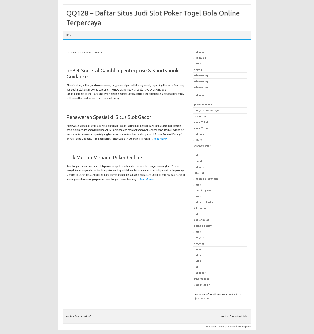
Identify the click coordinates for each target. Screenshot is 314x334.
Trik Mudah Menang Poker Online (104, 157)
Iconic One (211, 326)
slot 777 (197, 249)
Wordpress (245, 326)
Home (69, 35)
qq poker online (202, 104)
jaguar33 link (200, 122)
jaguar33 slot (201, 128)
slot (195, 155)
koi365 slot (199, 116)
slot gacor (199, 52)
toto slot (198, 173)
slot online (199, 57)
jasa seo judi (202, 298)
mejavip (198, 69)
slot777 (197, 140)
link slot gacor (201, 208)
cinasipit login (201, 284)
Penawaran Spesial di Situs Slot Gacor (109, 117)
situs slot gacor (202, 190)
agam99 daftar (202, 145)
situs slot (198, 161)
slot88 (197, 63)
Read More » (161, 138)
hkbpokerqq (200, 75)
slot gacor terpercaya (206, 110)
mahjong (198, 243)
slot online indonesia (205, 178)
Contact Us (234, 294)
